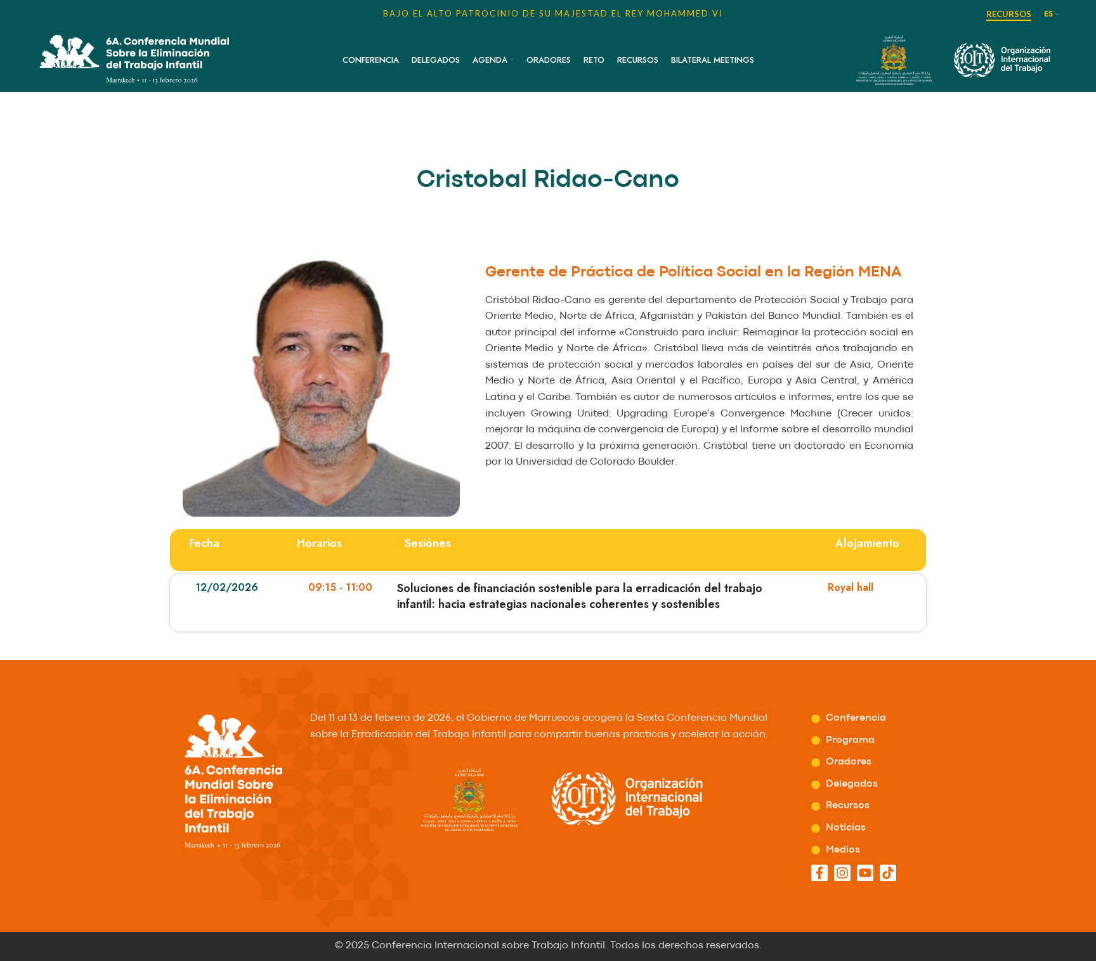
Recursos (1008, 14)
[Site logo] (134, 59)
